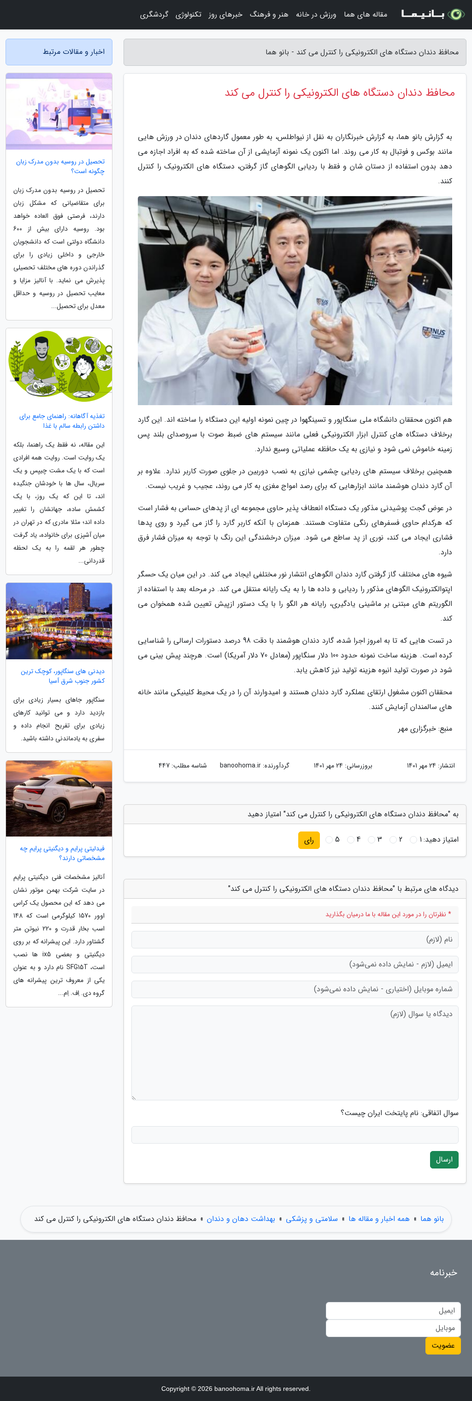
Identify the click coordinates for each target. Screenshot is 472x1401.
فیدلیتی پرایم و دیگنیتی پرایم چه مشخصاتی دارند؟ (62, 853)
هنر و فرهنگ (269, 14)
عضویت (443, 1345)
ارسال (444, 1159)
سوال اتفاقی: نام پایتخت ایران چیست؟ (400, 1113)
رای (309, 840)
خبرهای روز (225, 14)
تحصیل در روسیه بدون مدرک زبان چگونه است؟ (60, 166)
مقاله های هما (365, 14)
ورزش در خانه (316, 14)
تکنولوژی (188, 14)
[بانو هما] (432, 15)
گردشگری (154, 14)
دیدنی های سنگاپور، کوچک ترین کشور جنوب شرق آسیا (63, 676)
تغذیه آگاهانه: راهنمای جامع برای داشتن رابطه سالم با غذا (62, 421)
